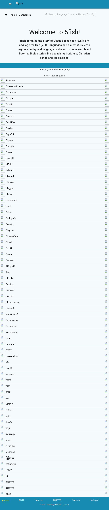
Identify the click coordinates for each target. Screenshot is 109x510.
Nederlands (11, 200)
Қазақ (9, 338)
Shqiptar (10, 230)
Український (12, 314)
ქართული (11, 464)
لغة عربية (10, 374)
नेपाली (8, 380)
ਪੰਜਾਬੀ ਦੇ (9, 404)
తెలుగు (9, 422)
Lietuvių (10, 182)
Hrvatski (10, 158)
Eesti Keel (11, 122)
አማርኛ (9, 470)
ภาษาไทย (10, 446)
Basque (9, 98)
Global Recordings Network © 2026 (54, 505)
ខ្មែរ (7, 476)
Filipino (9, 140)
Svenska (10, 260)
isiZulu (9, 164)
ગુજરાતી (9, 410)
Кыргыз (9, 296)
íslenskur (10, 278)
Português (11, 218)
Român (9, 224)
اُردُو (7, 362)
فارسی (9, 368)
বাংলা (7, 398)
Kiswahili (10, 176)
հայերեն (10, 344)
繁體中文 (10, 488)
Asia (13, 15)
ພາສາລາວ (10, 452)
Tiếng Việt (11, 266)
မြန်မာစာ (10, 458)
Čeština (9, 284)
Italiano (9, 170)
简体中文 (10, 482)
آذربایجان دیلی (12, 356)
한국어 (9, 494)
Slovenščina (12, 236)
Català (9, 104)
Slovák (9, 242)
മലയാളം (10, 434)
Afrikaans (10, 80)
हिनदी (8, 392)
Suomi (9, 254)
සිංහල (8, 440)
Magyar (9, 188)
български (11, 326)
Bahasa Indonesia (14, 86)
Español (10, 134)
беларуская (12, 320)
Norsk (9, 206)
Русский (10, 308)
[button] (10, 4)
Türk (8, 272)
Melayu (9, 194)
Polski (9, 212)
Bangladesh (25, 15)
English (9, 128)
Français (10, 146)
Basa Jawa (11, 92)
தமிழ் (8, 416)
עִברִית (9, 350)
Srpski (9, 248)
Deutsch (10, 116)
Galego (9, 152)
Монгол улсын (13, 302)
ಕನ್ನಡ (8, 428)
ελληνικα (10, 290)
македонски (12, 332)
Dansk (9, 110)
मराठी (8, 386)
